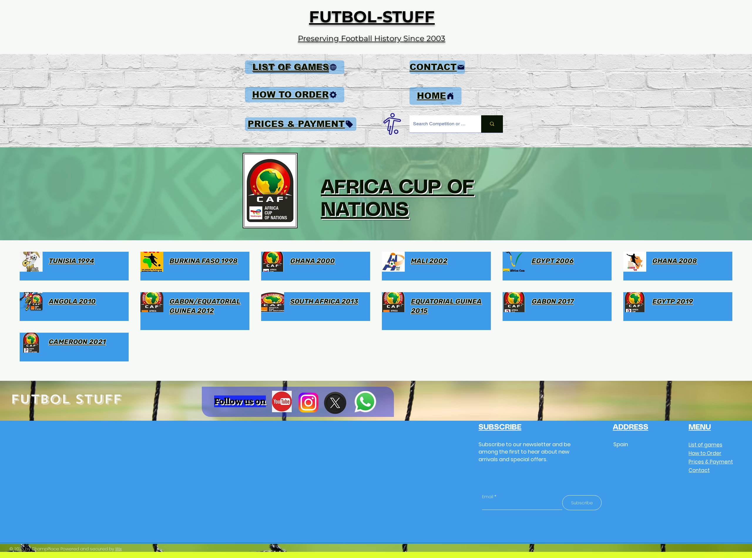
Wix (118, 549)
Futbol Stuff (66, 399)
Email (487, 496)
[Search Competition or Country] (492, 124)
